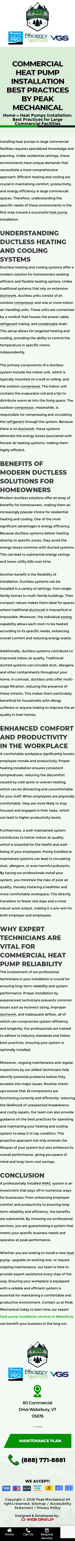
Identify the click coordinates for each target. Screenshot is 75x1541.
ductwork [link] (8, 296)
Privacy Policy (48, 1508)
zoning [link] (66, 617)
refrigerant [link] (9, 324)
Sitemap (38, 1504)
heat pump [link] (58, 212)
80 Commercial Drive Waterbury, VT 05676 (37, 1409)
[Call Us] (28, 1530)
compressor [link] (24, 303)
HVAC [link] (46, 1183)
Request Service (47, 1536)
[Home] (9, 1530)
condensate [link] (48, 324)
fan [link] (59, 393)
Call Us (28, 1534)
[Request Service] (47, 1530)
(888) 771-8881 (43, 1460)
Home (9, 115)
